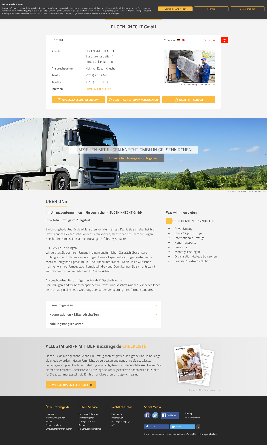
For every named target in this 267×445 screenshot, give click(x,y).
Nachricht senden (191, 100)
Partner (49, 421)
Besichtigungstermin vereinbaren (135, 100)
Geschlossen (210, 40)
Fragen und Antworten (88, 413)
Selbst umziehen (53, 425)
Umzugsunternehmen (154, 434)
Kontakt (82, 425)
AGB (113, 425)
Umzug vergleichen (207, 434)
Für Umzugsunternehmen (89, 428)
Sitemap (188, 413)
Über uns (50, 413)
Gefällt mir (172, 415)
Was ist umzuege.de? (55, 417)
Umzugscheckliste (86, 421)
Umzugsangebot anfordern (80, 100)
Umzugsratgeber (86, 417)
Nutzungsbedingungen (121, 421)
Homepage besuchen (99, 89)
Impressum (116, 413)
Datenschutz (117, 417)
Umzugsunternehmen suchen (59, 428)
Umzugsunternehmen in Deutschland (181, 434)
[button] (156, 426)
